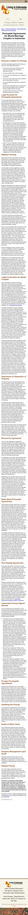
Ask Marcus (8, 891)
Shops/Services (19, 896)
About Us (14, 898)
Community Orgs (8, 893)
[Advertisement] (5, 822)
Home (3, 29)
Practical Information (11, 29)
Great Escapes (8, 896)
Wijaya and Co (6, 795)
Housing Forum (18, 891)
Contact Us (21, 898)
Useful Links (6, 898)
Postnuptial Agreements (15, 305)
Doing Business (20, 893)
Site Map (14, 901)
